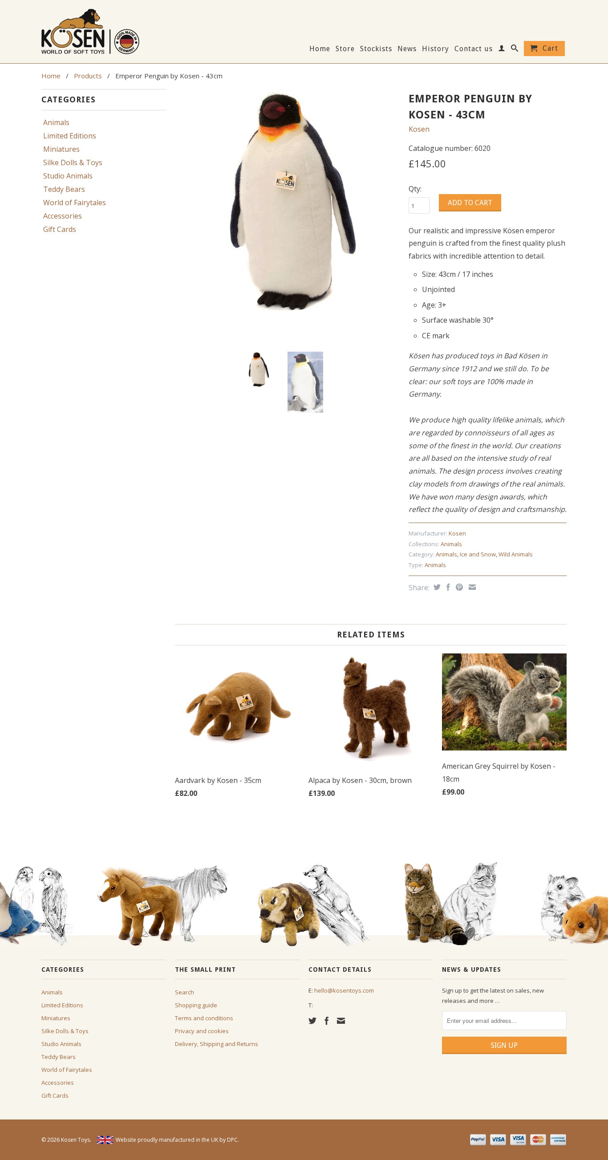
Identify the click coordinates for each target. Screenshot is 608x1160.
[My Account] (502, 50)
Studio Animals (68, 176)
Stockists (376, 49)
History (435, 49)
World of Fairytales (74, 203)
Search (184, 992)
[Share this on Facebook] (447, 587)
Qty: (415, 189)
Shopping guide (196, 1005)
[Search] (515, 50)
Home (319, 49)
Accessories (62, 216)
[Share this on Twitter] (436, 587)
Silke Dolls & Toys (72, 162)
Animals (56, 122)
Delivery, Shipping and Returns (216, 1044)
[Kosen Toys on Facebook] (327, 1021)
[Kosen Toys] (103, 30)
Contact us (473, 49)
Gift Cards (59, 229)
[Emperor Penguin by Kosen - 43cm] (287, 201)
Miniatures (61, 149)
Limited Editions (69, 136)
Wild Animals (516, 554)
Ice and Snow (478, 554)
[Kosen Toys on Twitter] (312, 1021)
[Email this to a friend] (471, 587)
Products (88, 75)
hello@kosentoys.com (344, 990)
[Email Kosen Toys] (341, 1021)
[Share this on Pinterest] (458, 587)
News (407, 49)
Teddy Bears (64, 189)
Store (345, 49)
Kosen (419, 129)
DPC (232, 1140)
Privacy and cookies (202, 1031)
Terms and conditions (204, 1018)
